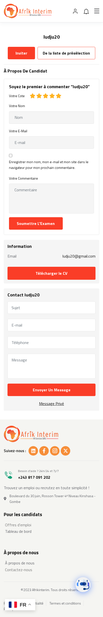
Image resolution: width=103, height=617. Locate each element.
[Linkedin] (33, 451)
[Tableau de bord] (51, 531)
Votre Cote (17, 95)
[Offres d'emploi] (51, 525)
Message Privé (51, 404)
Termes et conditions (65, 603)
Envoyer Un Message (51, 390)
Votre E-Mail (18, 131)
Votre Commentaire (23, 178)
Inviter (21, 53)
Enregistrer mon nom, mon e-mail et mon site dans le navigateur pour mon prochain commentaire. (48, 164)
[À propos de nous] (51, 563)
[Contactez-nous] (51, 569)
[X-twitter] (65, 451)
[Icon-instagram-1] (55, 451)
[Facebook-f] (44, 451)
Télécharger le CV (52, 273)
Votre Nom (17, 105)
